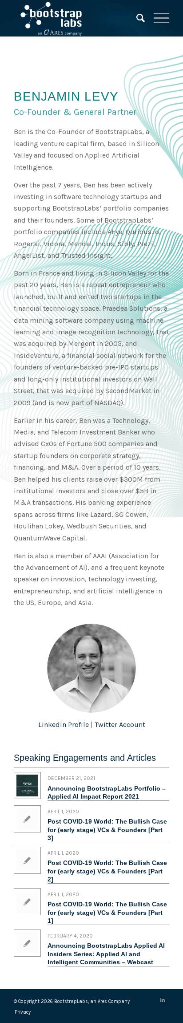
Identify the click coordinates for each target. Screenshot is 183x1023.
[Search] (136, 18)
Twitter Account (120, 724)
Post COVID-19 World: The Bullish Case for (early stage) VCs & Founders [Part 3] (107, 829)
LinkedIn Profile (63, 724)
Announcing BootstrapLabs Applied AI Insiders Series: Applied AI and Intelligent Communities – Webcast (106, 953)
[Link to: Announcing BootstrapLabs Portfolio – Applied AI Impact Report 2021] (27, 785)
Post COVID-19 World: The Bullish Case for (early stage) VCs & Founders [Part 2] (107, 870)
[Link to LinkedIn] (162, 1000)
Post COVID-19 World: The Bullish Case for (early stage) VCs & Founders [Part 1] (107, 912)
